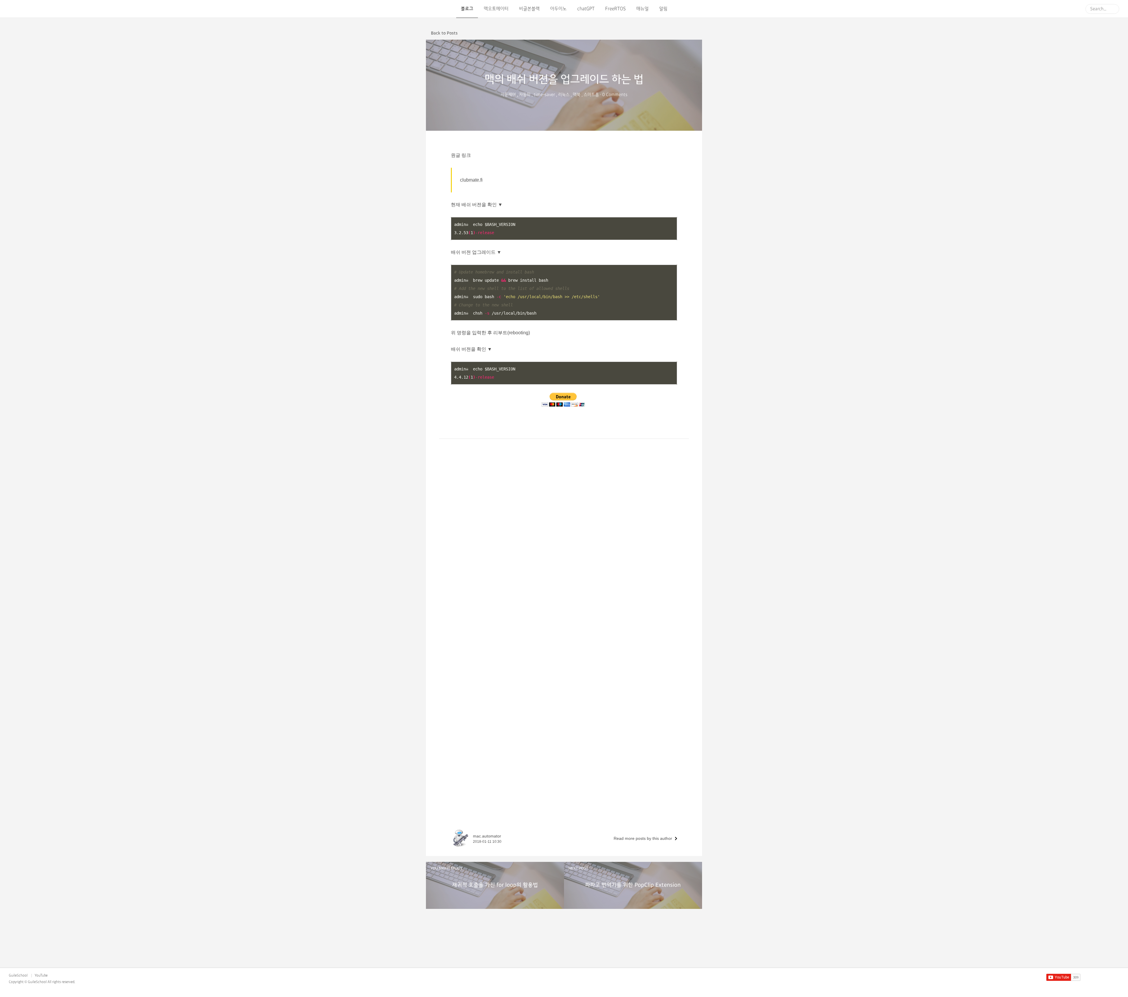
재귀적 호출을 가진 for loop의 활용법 (495, 885)
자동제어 (508, 95)
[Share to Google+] (699, 33)
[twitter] (1106, 978)
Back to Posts (444, 33)
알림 (663, 8)
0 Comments (614, 95)
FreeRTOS (615, 8)
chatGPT (586, 8)
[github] (1087, 978)
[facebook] (1097, 978)
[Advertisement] (564, 480)
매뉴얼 (642, 8)
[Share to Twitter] (691, 33)
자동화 (525, 95)
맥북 (576, 95)
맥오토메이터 (496, 8)
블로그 (467, 8)
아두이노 (558, 8)
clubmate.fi (471, 179)
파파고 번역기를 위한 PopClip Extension (633, 885)
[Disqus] (564, 594)
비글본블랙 (529, 8)
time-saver (544, 95)
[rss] (1116, 978)
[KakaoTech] (27, 9)
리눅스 (564, 95)
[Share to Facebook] (682, 33)
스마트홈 (591, 95)
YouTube (41, 975)
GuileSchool (18, 975)
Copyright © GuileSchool (28, 982)
